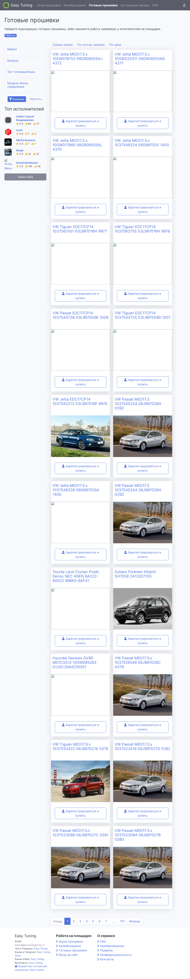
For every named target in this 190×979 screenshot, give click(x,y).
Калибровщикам (112, 946)
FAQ (155, 5)
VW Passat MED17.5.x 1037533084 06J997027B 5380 (138, 835)
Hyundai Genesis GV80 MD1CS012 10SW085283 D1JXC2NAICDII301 (74, 662)
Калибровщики (75, 5)
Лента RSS (25, 177)
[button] (184, 5)
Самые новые (63, 44)
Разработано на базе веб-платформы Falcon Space (31, 968)
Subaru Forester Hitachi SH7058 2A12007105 (135, 574)
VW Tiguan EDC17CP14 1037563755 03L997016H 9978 (142, 229)
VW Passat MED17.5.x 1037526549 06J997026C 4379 (138, 662)
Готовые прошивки (103, 5)
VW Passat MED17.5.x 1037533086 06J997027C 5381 (80, 832)
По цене (115, 44)
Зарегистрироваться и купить (82, 123)
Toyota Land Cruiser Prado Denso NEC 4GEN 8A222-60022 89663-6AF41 (76, 576)
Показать (18, 99)
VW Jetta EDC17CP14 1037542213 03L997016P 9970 (80, 401)
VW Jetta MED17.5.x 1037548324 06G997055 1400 (142, 142)
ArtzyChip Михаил (27, 162)
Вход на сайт (68, 955)
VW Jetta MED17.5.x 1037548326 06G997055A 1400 (76, 490)
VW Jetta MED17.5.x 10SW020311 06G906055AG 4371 (140, 58)
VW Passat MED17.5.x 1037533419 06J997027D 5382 (142, 746)
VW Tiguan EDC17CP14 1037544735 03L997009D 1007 (143, 315)
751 (122, 921)
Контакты (107, 959)
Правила (106, 950)
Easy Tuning (21, 5)
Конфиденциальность (116, 955)
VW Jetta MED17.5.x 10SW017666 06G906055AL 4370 (77, 145)
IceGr (19, 130)
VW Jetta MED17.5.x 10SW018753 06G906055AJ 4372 (77, 58)
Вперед (134, 921)
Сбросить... (36, 99)
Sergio (20, 150)
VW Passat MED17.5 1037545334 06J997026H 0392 (138, 403)
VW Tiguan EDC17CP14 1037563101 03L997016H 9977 (80, 229)
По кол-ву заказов (91, 44)
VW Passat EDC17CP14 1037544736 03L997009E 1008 (80, 315)
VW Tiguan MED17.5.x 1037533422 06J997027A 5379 (80, 746)
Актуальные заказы (135, 5)
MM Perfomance (25, 140)
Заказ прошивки (49, 5)
